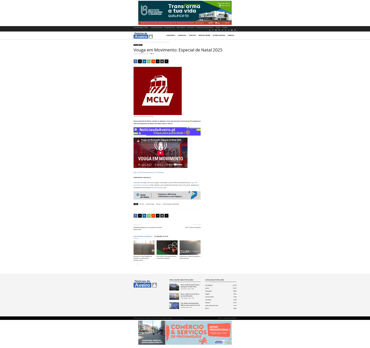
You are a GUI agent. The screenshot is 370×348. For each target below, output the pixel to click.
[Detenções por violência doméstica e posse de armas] (190, 247)
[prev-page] (135, 264)
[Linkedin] (144, 61)
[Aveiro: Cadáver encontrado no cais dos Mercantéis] (174, 296)
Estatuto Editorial (181, 27)
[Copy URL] (166, 61)
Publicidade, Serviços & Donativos (205, 27)
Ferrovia (141, 204)
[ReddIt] (153, 61)
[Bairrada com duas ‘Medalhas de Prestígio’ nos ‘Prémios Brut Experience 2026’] (144, 247)
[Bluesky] (235, 30)
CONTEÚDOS (170, 35)
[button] (209, 30)
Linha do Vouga (150, 204)
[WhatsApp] (228, 30)
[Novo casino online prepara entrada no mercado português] (167, 247)
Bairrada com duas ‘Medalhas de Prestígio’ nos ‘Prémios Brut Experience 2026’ (143, 258)
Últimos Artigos (219, 35)
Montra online (204, 35)
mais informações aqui (158, 187)
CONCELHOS (182, 35)
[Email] (158, 61)
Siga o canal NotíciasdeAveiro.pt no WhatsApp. (149, 172)
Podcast (140, 42)
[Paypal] (219, 30)
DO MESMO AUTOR (161, 236)
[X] (225, 30)
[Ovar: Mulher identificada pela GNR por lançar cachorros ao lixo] (174, 305)
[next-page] (138, 264)
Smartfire (174, 318)
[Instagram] (215, 30)
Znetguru (181, 318)
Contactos (224, 27)
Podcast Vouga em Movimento (171, 204)
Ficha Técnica (190, 27)
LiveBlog (231, 35)
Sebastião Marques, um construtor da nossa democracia (148, 228)
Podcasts (192, 35)
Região (140, 45)
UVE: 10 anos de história (193, 227)
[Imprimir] (162, 61)
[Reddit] (222, 30)
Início (135, 42)
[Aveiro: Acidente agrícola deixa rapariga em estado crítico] (174, 287)
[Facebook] (212, 30)
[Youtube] (231, 30)
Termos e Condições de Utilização (227, 318)
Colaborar (217, 27)
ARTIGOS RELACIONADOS (143, 236)
